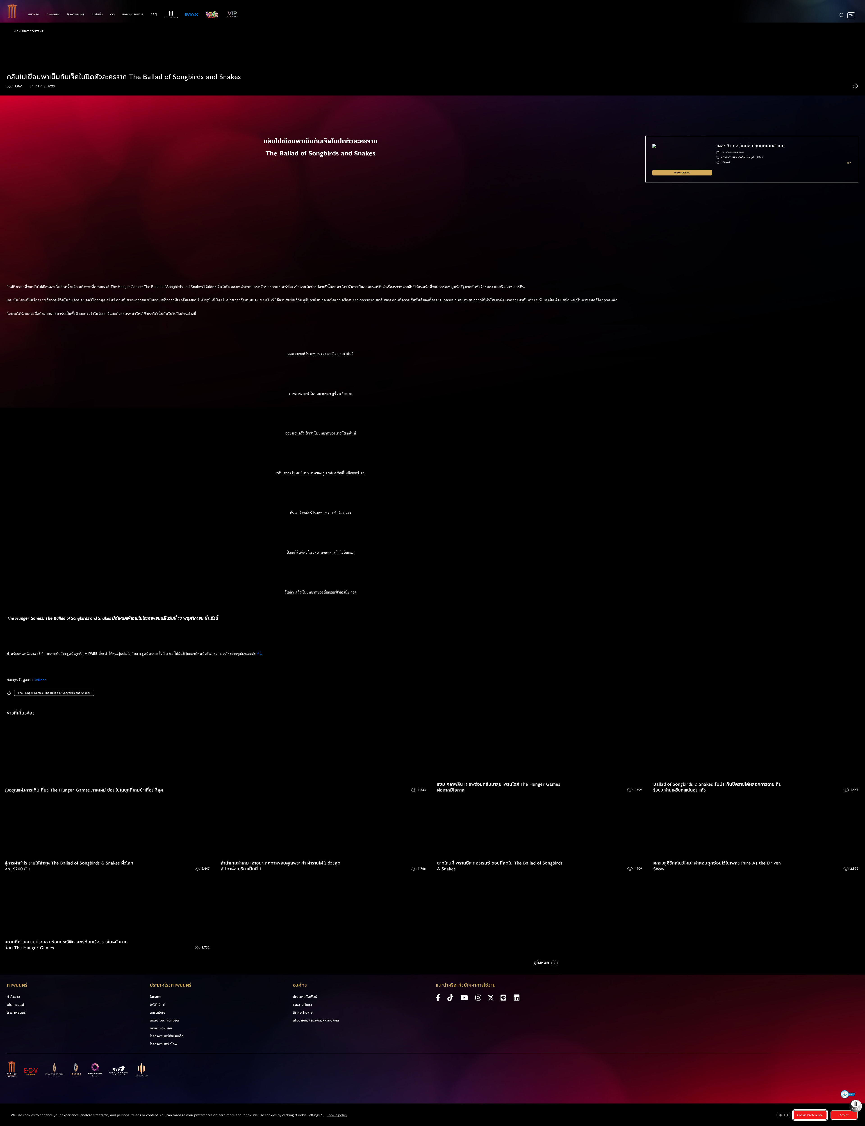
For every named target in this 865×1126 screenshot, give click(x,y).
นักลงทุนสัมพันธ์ (132, 14)
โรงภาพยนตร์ (75, 14)
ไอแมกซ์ (156, 996)
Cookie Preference (810, 1115)
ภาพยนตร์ (53, 14)
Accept (844, 1115)
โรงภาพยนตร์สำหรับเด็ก (167, 1036)
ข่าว (112, 14)
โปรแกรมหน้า (16, 1004)
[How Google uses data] (349, 1115)
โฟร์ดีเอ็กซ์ (157, 1004)
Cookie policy (337, 1115)
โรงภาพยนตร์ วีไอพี (163, 1044)
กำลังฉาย (13, 996)
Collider (40, 680)
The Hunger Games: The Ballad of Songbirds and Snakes (54, 693)
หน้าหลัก (33, 14)
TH (786, 1115)
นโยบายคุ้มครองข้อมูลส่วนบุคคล (316, 1020)
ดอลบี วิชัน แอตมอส (164, 1020)
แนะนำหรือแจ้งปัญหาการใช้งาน (466, 985)
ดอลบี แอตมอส (161, 1028)
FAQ (154, 14)
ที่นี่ (260, 653)
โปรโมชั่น (97, 14)
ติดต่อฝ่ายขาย (303, 1012)
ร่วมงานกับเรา (302, 1004)
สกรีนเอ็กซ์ (157, 1012)
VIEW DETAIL (682, 172)
